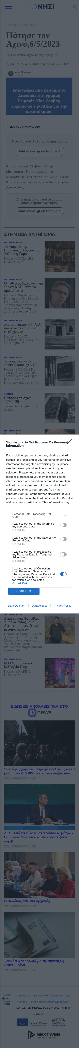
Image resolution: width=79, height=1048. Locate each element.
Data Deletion (16, 605)
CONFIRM (23, 591)
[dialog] (39, 524)
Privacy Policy (62, 605)
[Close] (71, 442)
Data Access (39, 605)
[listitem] (39, 515)
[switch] (63, 525)
